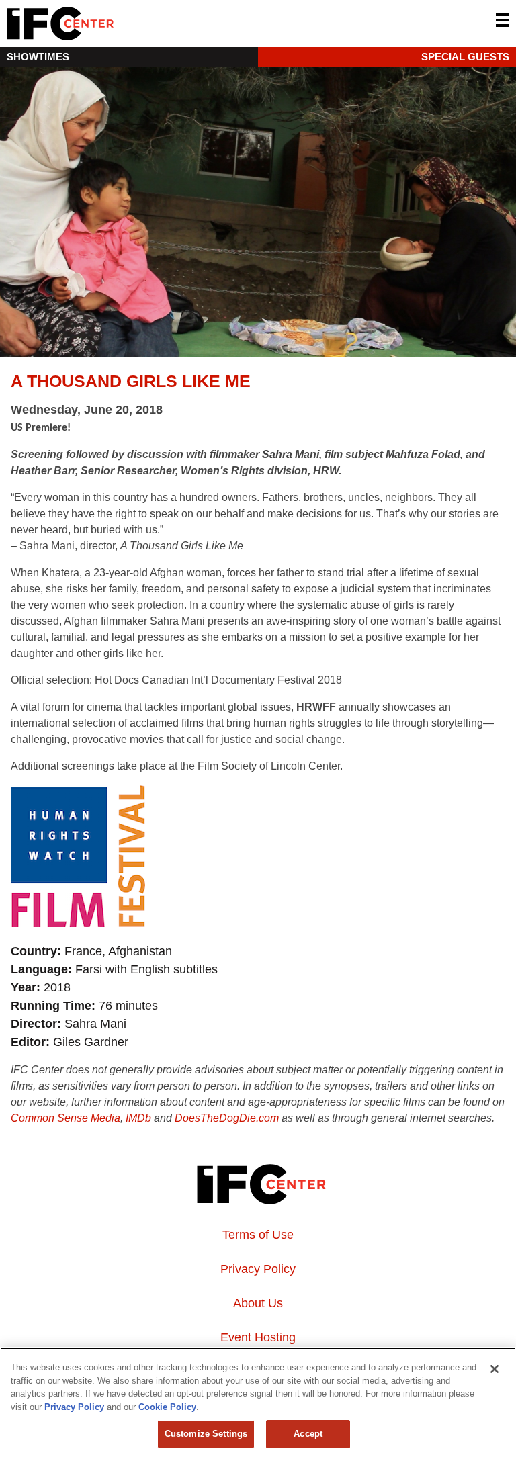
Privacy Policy (258, 1269)
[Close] (494, 1369)
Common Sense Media (65, 1118)
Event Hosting (258, 1337)
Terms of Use (258, 1234)
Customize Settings (206, 1434)
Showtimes (38, 56)
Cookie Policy (167, 1407)
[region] (258, 1403)
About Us (258, 1303)
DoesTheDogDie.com (227, 1118)
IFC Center (111, 23)
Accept (308, 1434)
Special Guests (465, 56)
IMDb (138, 1118)
